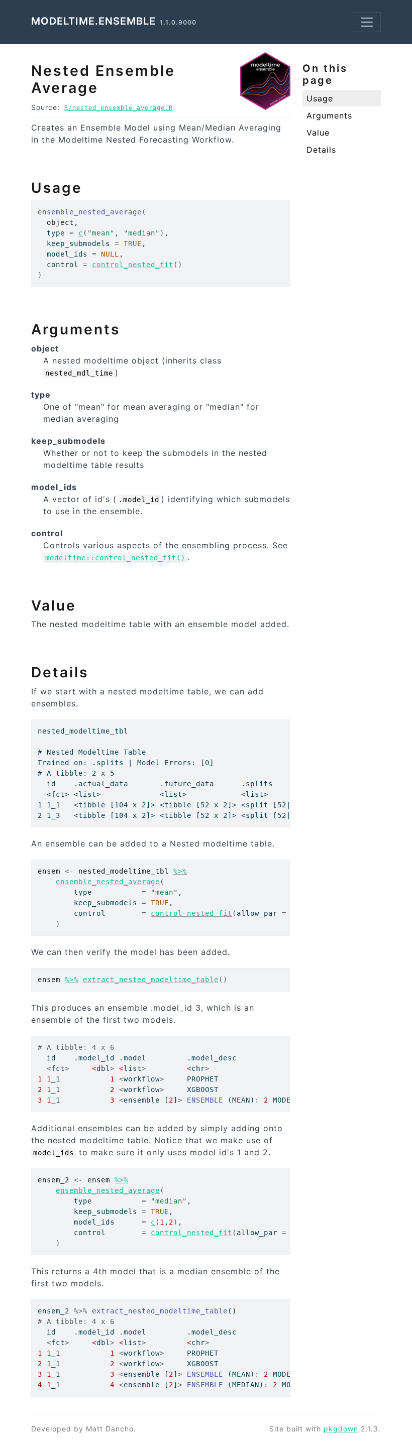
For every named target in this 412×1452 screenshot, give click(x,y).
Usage (319, 98)
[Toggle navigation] (367, 22)
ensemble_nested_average (108, 882)
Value (318, 133)
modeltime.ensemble (93, 21)
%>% (180, 871)
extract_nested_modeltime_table (151, 980)
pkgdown (341, 1428)
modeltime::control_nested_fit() (115, 558)
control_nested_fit (132, 265)
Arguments (329, 115)
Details (321, 150)
